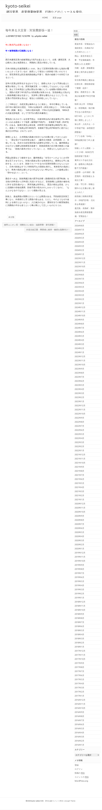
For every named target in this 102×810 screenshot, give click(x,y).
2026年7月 (79, 230)
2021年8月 (79, 471)
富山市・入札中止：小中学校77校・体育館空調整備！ (85, 128)
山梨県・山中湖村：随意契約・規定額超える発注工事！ (85, 176)
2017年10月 (80, 659)
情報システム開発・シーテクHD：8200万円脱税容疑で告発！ (85, 152)
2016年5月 (79, 728)
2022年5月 (79, 434)
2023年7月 (79, 377)
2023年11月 (80, 360)
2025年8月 (79, 275)
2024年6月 (79, 332)
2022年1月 (79, 450)
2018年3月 (79, 638)
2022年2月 (79, 446)
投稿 (44, 801)
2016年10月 (80, 708)
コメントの (82, 777)
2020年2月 (79, 544)
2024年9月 (79, 320)
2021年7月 (79, 475)
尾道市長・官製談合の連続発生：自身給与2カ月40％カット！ (85, 48)
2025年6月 (79, 283)
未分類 (11, 217)
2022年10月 (80, 414)
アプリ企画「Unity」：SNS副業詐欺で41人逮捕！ (85, 140)
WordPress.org (81, 781)
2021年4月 (79, 487)
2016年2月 (79, 741)
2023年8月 (79, 373)
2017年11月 (80, 655)
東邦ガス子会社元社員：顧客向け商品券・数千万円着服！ (85, 164)
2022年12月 (80, 405)
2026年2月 (79, 250)
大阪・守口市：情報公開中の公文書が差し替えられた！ (85, 188)
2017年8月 (79, 667)
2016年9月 (79, 712)
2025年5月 (79, 287)
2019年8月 (79, 569)
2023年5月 (79, 385)
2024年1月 (79, 352)
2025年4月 (79, 291)
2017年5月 (79, 679)
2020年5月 (79, 532)
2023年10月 (80, 364)
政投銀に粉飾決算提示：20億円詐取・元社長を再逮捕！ (85, 200)
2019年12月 (80, 553)
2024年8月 (79, 324)
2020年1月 (79, 548)
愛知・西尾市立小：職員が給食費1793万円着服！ (85, 96)
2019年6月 (79, 577)
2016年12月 (80, 700)
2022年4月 (79, 438)
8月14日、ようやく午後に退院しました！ (84, 118)
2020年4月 (79, 536)
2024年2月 (79, 348)
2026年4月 (79, 242)
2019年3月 (79, 589)
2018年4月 (79, 634)
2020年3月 (79, 540)
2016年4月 (79, 732)
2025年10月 (80, 266)
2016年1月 (79, 745)
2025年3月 (79, 295)
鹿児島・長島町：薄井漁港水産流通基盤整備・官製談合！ (85, 212)
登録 (77, 765)
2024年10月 (80, 315)
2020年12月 (80, 504)
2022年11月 (80, 409)
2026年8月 (79, 225)
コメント (58, 801)
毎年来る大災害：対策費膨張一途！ (29, 30)
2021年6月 (79, 479)
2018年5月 (79, 630)
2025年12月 (80, 258)
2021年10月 (80, 463)
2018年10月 (80, 610)
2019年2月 (79, 593)
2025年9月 (79, 270)
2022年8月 (79, 422)
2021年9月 (79, 467)
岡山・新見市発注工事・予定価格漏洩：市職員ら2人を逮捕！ (85, 60)
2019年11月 (80, 557)
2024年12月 (80, 307)
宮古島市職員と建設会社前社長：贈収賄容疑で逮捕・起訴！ (85, 84)
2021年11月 (80, 459)
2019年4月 (79, 585)
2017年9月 (79, 663)
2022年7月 (79, 426)
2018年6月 (79, 626)
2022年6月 (79, 430)
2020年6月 (79, 528)
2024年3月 (79, 344)
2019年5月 (79, 581)
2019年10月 (80, 561)
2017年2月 (79, 692)
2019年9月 (79, 565)
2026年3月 (79, 246)
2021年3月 (79, 491)
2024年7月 (79, 328)
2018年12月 (80, 602)
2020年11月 (80, 508)
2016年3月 (79, 737)
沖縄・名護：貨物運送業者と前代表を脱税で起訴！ (85, 72)
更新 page (57, 17)
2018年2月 (79, 643)
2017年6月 (79, 675)
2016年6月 (79, 724)
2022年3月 (79, 442)
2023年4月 (79, 389)
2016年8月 (79, 716)
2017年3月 (79, 687)
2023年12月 (80, 356)
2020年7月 (79, 524)
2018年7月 (79, 622)
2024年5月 (79, 336)
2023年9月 (79, 369)
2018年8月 (79, 618)
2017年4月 (79, 683)
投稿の (80, 773)
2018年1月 (79, 647)
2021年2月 (79, 495)
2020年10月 (80, 512)
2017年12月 (80, 651)
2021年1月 (79, 499)
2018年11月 (80, 606)
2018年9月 (79, 614)
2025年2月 (79, 299)
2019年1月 (79, 598)
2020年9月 (79, 516)
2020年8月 (79, 520)
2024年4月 (79, 340)
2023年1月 (79, 401)
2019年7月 (79, 573)
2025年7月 (79, 279)
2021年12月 (80, 454)
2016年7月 (79, 720)
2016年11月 (80, 704)
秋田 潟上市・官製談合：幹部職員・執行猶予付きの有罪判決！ (85, 108)
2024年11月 (80, 311)
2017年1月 (79, 696)
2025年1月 (79, 303)
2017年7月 (79, 671)
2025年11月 (80, 262)
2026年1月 (79, 254)
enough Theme (69, 801)
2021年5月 (79, 483)
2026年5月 (79, 238)
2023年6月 (79, 381)
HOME (45, 17)
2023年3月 (79, 393)
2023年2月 (79, 397)
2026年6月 (79, 234)
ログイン (79, 769)
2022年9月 (79, 418)
